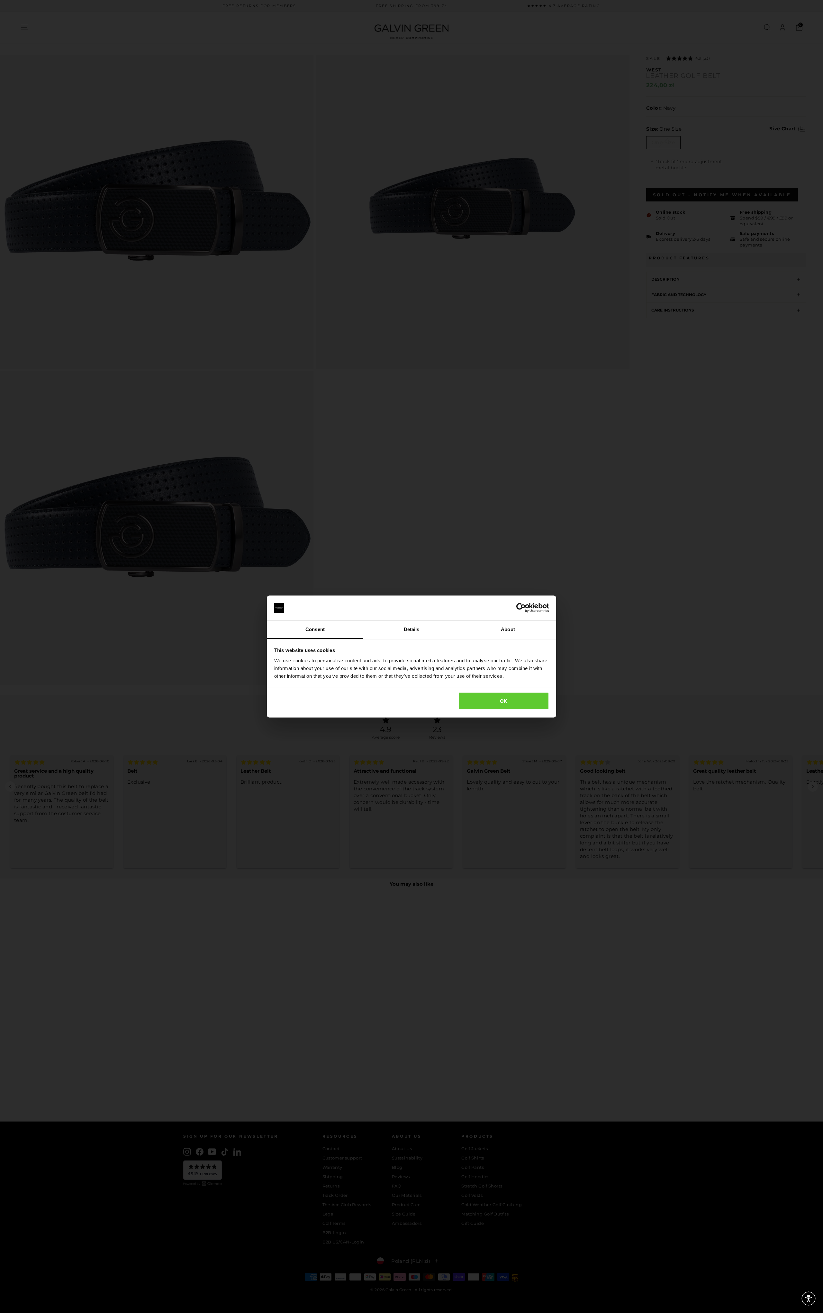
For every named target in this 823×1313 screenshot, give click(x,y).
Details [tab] (412, 629)
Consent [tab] (315, 629)
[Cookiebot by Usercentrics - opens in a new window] (521, 608)
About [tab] (508, 629)
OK (504, 701)
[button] (808, 1298)
